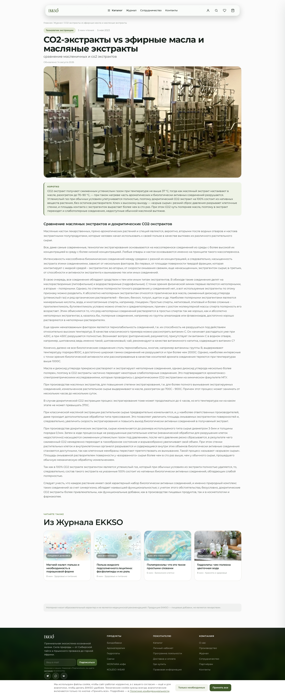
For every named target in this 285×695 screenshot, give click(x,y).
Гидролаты (113, 653)
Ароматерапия (116, 648)
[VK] (64, 676)
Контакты (171, 10)
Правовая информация (167, 669)
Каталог (117, 10)
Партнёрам (206, 664)
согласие (48, 671)
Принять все (220, 687)
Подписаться (87, 662)
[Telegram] (47, 676)
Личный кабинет (163, 648)
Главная (48, 22)
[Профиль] (208, 10)
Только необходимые (191, 687)
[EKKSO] (54, 10)
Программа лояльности (167, 653)
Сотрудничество (151, 10)
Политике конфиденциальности (149, 691)
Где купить (159, 664)
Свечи (110, 658)
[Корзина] (232, 10)
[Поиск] (216, 10)
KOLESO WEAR (116, 669)
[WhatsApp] (55, 676)
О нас (202, 642)
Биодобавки (114, 642)
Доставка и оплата (164, 658)
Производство (208, 648)
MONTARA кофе (116, 664)
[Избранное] (224, 10)
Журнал (131, 10)
